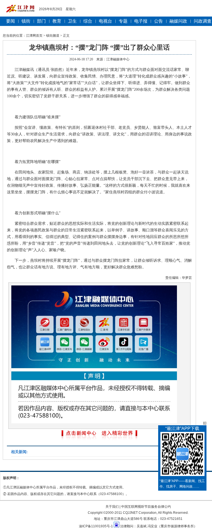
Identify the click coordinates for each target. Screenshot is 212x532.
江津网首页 (34, 36)
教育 (56, 21)
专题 (123, 21)
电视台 (105, 21)
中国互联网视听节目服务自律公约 (146, 507)
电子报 (140, 21)
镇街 (26, 21)
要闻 (10, 21)
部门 (41, 21)
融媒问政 (178, 21)
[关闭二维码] (204, 423)
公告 (158, 21)
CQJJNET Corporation (140, 513)
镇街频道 (52, 36)
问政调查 (202, 21)
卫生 (72, 21)
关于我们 (112, 507)
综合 (87, 21)
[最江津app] (182, 455)
